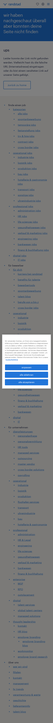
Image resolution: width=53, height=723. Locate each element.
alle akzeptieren (26, 382)
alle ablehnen (26, 374)
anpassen (27, 367)
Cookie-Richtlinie (12, 360)
